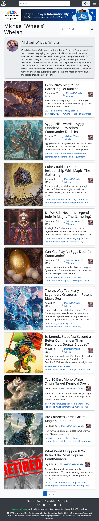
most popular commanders (58, 485)
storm (86, 280)
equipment (79, 156)
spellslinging (76, 280)
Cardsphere (43, 509)
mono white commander (61, 406)
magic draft (56, 202)
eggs (65, 280)
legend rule (82, 238)
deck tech (63, 156)
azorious (49, 153)
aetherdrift (56, 110)
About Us (31, 501)
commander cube (66, 199)
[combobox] (44, 3)
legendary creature (67, 323)
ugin (88, 441)
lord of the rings (72, 326)
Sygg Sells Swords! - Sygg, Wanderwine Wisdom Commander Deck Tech (65, 128)
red (88, 369)
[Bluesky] (38, 505)
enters (67, 366)
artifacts (68, 277)
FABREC (74, 509)
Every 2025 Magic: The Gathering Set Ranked (62, 87)
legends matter (52, 241)
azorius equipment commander (70, 153)
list (46, 406)
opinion (65, 241)
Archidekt (32, 509)
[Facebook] (44, 505)
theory (81, 441)
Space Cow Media (19, 509)
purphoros (79, 369)
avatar (66, 110)
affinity (48, 277)
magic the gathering (73, 202)
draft (85, 199)
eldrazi (68, 438)
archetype (58, 277)
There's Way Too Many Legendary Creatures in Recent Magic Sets (68, 294)
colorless (78, 277)
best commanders (62, 482)
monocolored (81, 406)
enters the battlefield (55, 369)
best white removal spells (57, 403)
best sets (75, 110)
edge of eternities (82, 113)
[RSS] (55, 505)
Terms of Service (65, 501)
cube (79, 199)
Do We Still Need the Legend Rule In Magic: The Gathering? (68, 214)
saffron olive (76, 241)
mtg (87, 202)
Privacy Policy (50, 501)
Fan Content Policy (62, 513)
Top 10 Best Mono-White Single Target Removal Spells (67, 381)
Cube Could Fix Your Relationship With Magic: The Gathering (67, 170)
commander (66, 113)
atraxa (48, 482)
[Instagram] (49, 505)
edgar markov (79, 482)
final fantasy (69, 238)
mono (70, 369)
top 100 (85, 485)
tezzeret (73, 441)
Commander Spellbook (60, 509)
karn (75, 438)
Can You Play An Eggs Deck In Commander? (68, 253)
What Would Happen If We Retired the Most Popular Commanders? (65, 455)
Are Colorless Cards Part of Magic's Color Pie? (65, 419)
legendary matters (54, 326)
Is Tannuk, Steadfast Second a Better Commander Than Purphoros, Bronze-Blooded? (68, 340)
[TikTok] (60, 505)
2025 (47, 110)
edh (71, 156)
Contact (39, 501)
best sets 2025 (52, 113)
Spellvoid (83, 509)
